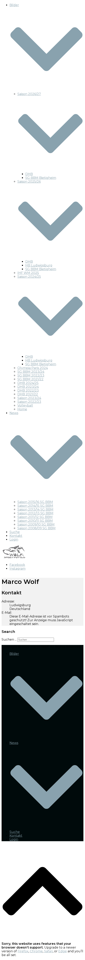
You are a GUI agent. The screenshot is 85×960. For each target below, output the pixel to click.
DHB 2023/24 (28, 387)
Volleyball (25, 405)
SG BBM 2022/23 (30, 375)
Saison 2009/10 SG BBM (36, 524)
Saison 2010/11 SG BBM (35, 521)
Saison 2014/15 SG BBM (35, 506)
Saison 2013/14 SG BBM (35, 509)
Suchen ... (9, 639)
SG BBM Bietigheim (40, 178)
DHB (29, 174)
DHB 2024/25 (28, 383)
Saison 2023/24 (29, 398)
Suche (14, 532)
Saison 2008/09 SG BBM (36, 528)
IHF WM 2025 (28, 273)
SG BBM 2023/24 (30, 372)
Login (13, 539)
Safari (48, 951)
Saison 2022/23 (29, 402)
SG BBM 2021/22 (30, 379)
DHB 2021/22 (27, 394)
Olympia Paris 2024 (32, 368)
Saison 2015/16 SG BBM (35, 502)
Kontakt (15, 536)
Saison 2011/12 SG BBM (35, 517)
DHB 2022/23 (28, 390)
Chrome (36, 951)
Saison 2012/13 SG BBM (35, 513)
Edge (62, 951)
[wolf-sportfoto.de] (14, 558)
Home (22, 409)
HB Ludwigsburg (38, 265)
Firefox (23, 951)
